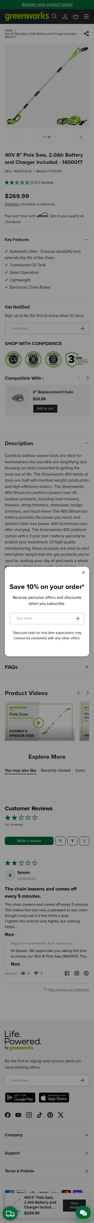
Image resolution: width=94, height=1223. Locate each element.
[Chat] (84, 1213)
